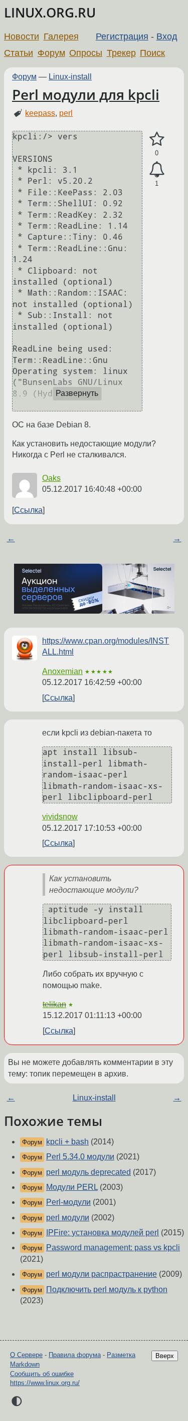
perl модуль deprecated (88, 1172)
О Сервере (26, 1355)
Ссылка (28, 510)
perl (66, 113)
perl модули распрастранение (101, 1274)
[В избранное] (156, 139)
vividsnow (60, 816)
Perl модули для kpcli (85, 94)
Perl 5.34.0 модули (80, 1156)
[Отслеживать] (156, 170)
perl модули (67, 1217)
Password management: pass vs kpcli (113, 1247)
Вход (166, 36)
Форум (51, 53)
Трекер (121, 53)
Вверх (164, 1356)
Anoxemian (62, 671)
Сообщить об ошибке (42, 1374)
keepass (40, 113)
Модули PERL (72, 1187)
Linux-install (70, 76)
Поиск (152, 53)
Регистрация (122, 36)
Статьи (18, 53)
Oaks (51, 478)
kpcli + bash (67, 1141)
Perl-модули (68, 1202)
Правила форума (75, 1355)
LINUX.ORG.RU (50, 12)
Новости (21, 36)
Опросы (85, 53)
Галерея (61, 36)
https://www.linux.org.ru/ (45, 1383)
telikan (54, 1004)
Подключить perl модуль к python (106, 1289)
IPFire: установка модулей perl (102, 1232)
